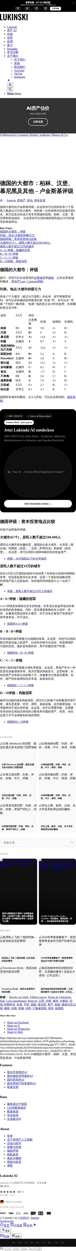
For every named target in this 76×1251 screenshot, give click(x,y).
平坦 (26, 1004)
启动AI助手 (14, 1143)
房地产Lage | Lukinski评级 (27, 281)
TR (55, 1242)
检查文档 (12, 1087)
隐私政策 (12, 1154)
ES (32, 1242)
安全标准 (12, 1115)
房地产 (21, 200)
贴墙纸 (59, 1008)
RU (49, 1242)
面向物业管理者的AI (20, 1075)
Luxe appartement (16, 1000)
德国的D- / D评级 (17, 721)
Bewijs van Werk (18, 997)
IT (44, 1242)
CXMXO (23, 1217)
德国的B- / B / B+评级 (20, 652)
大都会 (64, 1000)
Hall (2, 1000)
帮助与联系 (14, 1161)
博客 (10, 1165)
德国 (33, 1004)
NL (38, 1242)
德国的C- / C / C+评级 (20, 685)
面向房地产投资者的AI (21, 1083)
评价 (51, 1008)
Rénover (32, 1000)
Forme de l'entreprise (59, 997)
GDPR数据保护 (16, 1107)
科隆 (14, 1008)
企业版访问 (14, 1118)
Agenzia (11, 200)
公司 (41, 1000)
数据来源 (12, 1111)
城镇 (51, 277)
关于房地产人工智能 (20, 1139)
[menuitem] (41, 27)
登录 (10, 1135)
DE (13, 1242)
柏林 (57, 1004)
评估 (30, 200)
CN (62, 1242)
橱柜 (7, 1008)
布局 (19, 1004)
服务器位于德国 (17, 1104)
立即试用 (38, 122)
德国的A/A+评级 (17, 623)
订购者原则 (40, 1008)
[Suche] (10, 89)
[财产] (14, 20)
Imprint (35, 1217)
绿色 (28, 1008)
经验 (21, 1008)
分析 (48, 1000)
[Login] (10, 84)
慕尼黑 (42, 1004)
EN (19, 1242)
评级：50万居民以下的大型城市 (27, 558)
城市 (55, 1000)
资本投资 (39, 200)
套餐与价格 (14, 1147)
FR (26, 1242)
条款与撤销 (14, 1158)
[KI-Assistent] (8, 80)
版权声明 (12, 1150)
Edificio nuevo (38, 997)
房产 (50, 1004)
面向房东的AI (15, 1079)
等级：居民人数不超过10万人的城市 (29, 591)
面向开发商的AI (17, 1072)
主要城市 (39, 277)
